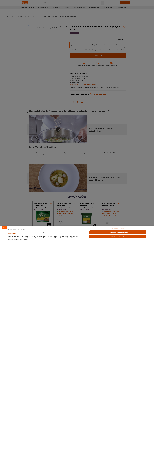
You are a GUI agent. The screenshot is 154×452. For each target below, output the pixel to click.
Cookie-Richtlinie (12, 233)
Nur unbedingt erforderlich (118, 236)
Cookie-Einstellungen (118, 228)
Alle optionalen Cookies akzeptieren (118, 232)
